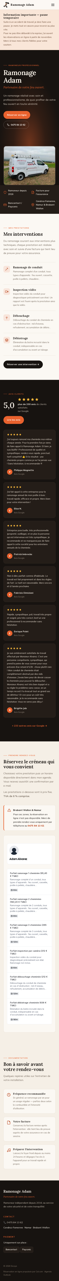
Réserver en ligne (17, 114)
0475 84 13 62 (18, 124)
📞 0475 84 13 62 (13, 1222)
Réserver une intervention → (23, 364)
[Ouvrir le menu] (53, 5)
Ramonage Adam (22, 4)
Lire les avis (13, 419)
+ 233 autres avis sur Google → (29, 725)
